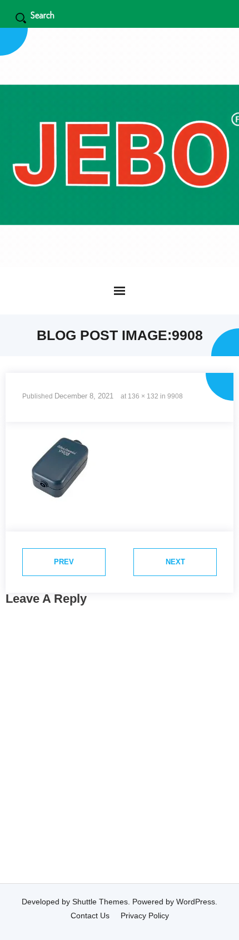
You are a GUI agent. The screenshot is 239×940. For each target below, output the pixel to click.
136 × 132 (143, 396)
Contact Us (90, 915)
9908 (175, 396)
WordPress (195, 901)
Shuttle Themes (100, 901)
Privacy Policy (145, 915)
